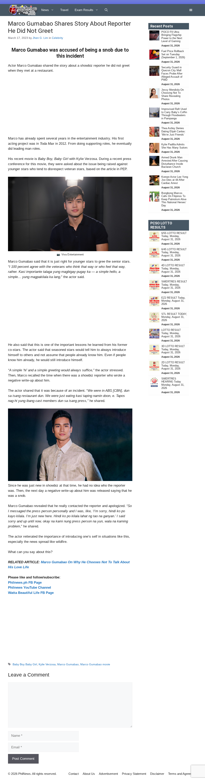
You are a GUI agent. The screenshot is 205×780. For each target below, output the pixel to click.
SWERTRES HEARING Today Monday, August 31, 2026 (172, 383)
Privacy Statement (134, 773)
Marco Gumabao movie (95, 664)
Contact (73, 773)
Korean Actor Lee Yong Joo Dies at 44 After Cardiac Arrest (174, 180)
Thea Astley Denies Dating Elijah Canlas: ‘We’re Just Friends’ (173, 131)
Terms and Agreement (182, 773)
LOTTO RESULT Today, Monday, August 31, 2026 (171, 333)
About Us (89, 773)
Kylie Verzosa (47, 664)
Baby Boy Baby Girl (25, 664)
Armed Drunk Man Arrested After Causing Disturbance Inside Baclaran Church (174, 162)
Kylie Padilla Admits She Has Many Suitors (174, 146)
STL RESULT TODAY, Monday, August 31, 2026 (174, 317)
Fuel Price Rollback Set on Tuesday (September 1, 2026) (173, 54)
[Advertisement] (70, 106)
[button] (106, 10)
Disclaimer (157, 773)
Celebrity (57, 37)
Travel (64, 10)
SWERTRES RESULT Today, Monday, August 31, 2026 (174, 284)
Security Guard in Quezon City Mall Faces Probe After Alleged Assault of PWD (171, 73)
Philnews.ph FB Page (25, 582)
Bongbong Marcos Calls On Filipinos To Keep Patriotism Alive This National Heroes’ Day (173, 199)
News (45, 10)
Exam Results (84, 10)
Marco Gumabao (68, 664)
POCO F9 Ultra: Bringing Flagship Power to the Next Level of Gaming (171, 36)
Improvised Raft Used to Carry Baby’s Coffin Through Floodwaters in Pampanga (174, 113)
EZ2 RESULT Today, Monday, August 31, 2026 (173, 300)
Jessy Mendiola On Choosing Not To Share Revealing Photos (172, 94)
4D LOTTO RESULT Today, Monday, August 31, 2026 (173, 268)
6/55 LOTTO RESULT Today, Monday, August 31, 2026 (174, 236)
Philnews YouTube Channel (29, 587)
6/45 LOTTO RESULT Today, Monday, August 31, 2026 (174, 252)
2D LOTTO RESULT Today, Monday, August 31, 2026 (173, 365)
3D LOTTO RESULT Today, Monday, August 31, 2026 (173, 349)
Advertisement (108, 773)
